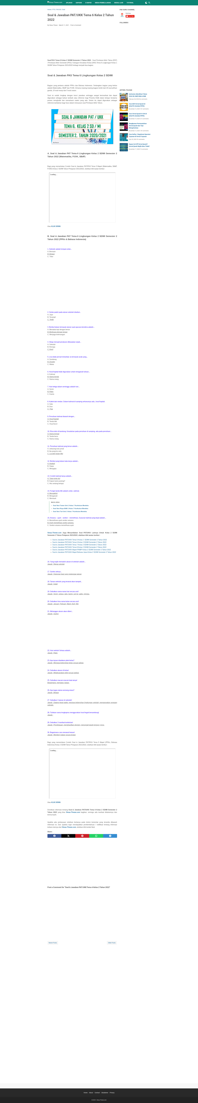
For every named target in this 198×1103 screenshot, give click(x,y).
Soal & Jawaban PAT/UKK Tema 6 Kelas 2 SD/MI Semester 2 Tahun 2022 (79, 542)
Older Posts (112, 943)
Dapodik (79, 3)
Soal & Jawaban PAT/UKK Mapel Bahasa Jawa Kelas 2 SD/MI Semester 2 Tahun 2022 (84, 552)
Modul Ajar (118, 3)
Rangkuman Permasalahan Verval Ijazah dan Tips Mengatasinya (138, 126)
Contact (97, 1092)
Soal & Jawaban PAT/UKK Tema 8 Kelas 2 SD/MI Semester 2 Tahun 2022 (79, 547)
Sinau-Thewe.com (54, 533)
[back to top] (194, 1098)
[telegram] (110, 836)
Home (85, 1092)
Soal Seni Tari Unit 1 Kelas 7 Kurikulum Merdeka (70, 511)
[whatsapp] (96, 836)
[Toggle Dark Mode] (146, 2)
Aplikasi (69, 3)
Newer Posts (53, 943)
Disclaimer (104, 1092)
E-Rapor (88, 3)
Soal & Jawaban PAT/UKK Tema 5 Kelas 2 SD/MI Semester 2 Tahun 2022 (79, 540)
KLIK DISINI (55, 226)
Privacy (112, 1092)
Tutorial (130, 3)
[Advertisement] (82, 43)
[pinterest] (82, 836)
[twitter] (68, 836)
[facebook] (54, 836)
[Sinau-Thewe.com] (54, 2)
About (91, 1092)
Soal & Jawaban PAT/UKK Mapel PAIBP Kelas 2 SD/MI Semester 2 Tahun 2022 (81, 550)
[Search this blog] (149, 2)
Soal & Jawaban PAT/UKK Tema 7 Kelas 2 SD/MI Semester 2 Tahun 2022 (79, 545)
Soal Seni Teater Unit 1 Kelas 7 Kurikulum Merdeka (71, 505)
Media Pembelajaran (103, 3)
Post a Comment (75, 25)
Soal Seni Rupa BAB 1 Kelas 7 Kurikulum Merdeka (70, 508)
